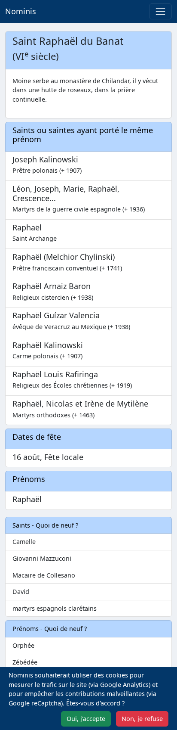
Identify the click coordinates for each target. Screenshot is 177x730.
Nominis (20, 11)
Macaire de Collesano (43, 575)
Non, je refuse (142, 718)
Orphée (23, 645)
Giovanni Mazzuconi (41, 558)
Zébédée (24, 662)
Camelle (24, 541)
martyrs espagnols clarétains (54, 608)
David (20, 591)
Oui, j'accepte (86, 718)
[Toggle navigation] (160, 11)
